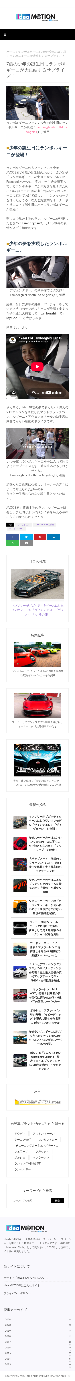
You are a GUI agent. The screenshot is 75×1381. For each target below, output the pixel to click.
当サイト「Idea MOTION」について (26, 1277)
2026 (38, 1319)
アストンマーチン (44, 1133)
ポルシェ (19, 1157)
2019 (38, 1330)
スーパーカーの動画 (44, 524)
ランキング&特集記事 (27, 1163)
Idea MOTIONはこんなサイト (22, 1285)
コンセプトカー (47, 1139)
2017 (38, 1341)
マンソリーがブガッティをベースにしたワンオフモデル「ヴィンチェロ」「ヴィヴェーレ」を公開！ (37, 610)
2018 (38, 1336)
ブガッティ (42, 1151)
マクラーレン (41, 1157)
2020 (38, 1325)
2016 (38, 1347)
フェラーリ (21, 1151)
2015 (38, 1353)
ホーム (10, 51)
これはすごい (23, 524)
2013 (38, 1364)
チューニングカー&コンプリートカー (37, 1146)
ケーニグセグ (22, 1139)
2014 (38, 1358)
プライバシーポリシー (17, 1293)
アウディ (19, 1133)
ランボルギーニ (28, 51)
